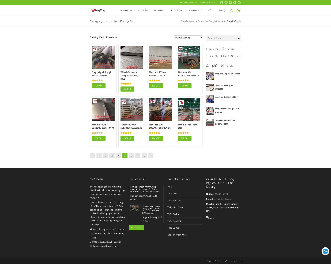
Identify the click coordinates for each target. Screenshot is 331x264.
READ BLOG (136, 227)
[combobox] (223, 56)
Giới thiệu (142, 10)
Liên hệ (221, 10)
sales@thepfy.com (190, 2)
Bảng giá (194, 10)
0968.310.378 (211, 2)
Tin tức (208, 10)
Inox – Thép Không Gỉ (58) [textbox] (222, 56)
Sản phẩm (159, 10)
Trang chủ (126, 10)
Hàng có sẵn (176, 10)
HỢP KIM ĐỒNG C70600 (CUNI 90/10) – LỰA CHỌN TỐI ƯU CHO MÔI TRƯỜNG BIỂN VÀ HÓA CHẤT (144, 189)
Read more (98, 85)
